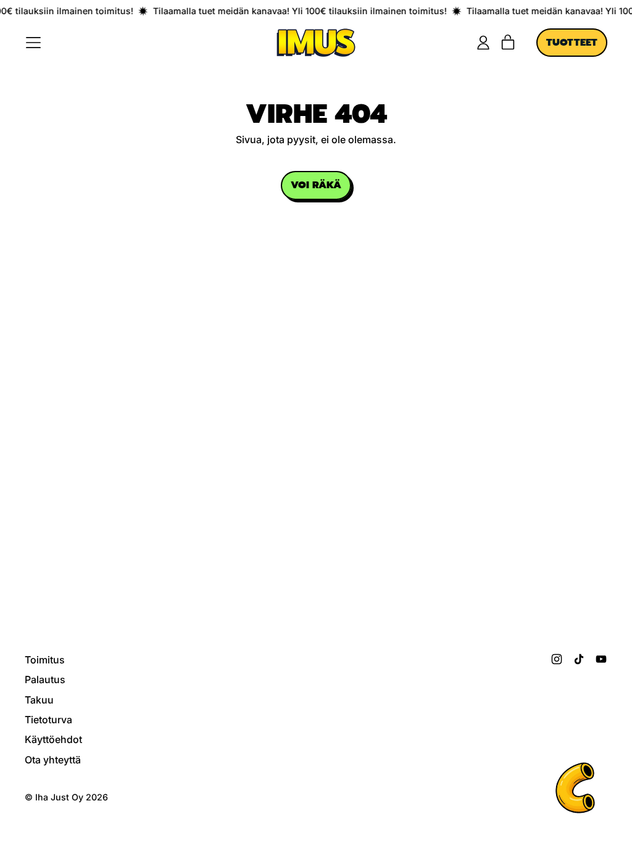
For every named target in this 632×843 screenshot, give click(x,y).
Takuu (39, 700)
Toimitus (45, 660)
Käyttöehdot (53, 739)
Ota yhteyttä (53, 760)
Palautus (45, 679)
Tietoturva (48, 719)
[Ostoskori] (508, 42)
